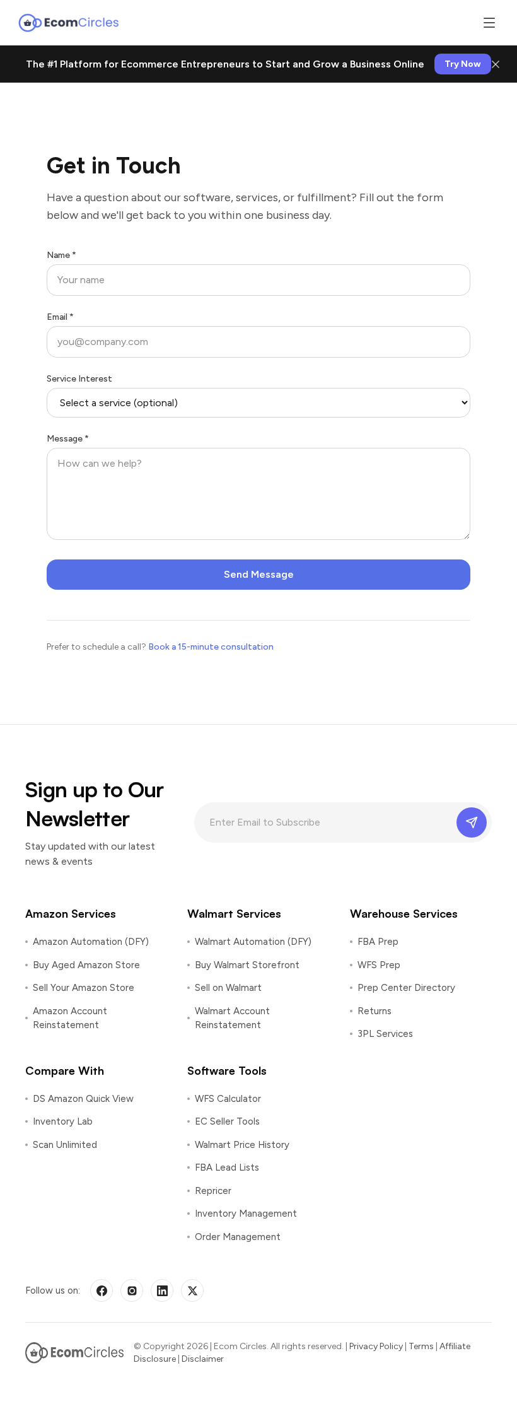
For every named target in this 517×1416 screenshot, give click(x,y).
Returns (374, 1011)
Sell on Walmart (228, 987)
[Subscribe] (471, 822)
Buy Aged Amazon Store (86, 965)
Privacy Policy (376, 1346)
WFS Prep (378, 965)
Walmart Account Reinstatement (232, 1018)
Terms (421, 1346)
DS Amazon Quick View (83, 1098)
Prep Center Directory (406, 987)
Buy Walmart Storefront (247, 965)
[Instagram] (131, 1290)
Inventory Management (246, 1213)
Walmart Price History (242, 1144)
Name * (61, 255)
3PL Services (385, 1033)
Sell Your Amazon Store (83, 987)
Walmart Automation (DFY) (253, 941)
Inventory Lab (63, 1121)
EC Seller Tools (227, 1121)
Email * (60, 317)
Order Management (238, 1237)
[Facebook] (101, 1290)
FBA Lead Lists (227, 1167)
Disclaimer (203, 1359)
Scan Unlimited (65, 1144)
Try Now (462, 64)
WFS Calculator (228, 1098)
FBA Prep (377, 941)
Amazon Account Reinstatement (70, 1018)
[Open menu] (489, 22)
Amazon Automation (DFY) (91, 941)
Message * (68, 438)
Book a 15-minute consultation (211, 646)
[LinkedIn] (162, 1290)
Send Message (259, 574)
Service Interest (79, 378)
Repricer (213, 1191)
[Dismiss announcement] (495, 64)
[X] (192, 1290)
